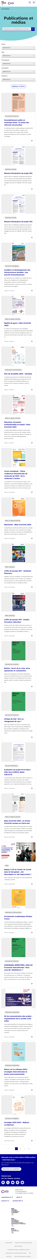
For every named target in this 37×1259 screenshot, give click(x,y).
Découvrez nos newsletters (11, 1169)
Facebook (3, 1182)
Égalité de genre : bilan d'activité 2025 (17, 324)
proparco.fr (4, 1201)
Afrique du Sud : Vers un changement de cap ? (14, 720)
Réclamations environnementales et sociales (16, 1253)
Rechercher (29, 2)
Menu (34, 2)
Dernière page (28, 1148)
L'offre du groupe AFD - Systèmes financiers (17, 572)
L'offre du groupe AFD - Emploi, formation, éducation (17, 621)
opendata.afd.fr (17, 1201)
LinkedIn (17, 1182)
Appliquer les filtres (18, 86)
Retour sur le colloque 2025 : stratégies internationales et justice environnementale (16, 1072)
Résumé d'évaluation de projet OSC (18, 173)
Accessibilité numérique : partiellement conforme (18, 1249)
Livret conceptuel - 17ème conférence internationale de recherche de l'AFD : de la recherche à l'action (15, 474)
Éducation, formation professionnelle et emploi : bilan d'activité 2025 (17, 424)
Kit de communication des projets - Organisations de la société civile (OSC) (18, 1018)
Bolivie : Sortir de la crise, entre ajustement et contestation (17, 669)
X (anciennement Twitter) (8, 1182)
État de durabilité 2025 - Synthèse (18, 374)
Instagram (22, 1182)
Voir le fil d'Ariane (5, 8)
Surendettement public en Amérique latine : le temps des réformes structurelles (16, 122)
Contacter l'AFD (8, 1242)
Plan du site (8, 1256)
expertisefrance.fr (6, 1197)
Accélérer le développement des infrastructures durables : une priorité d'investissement (17, 272)
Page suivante (24, 1148)
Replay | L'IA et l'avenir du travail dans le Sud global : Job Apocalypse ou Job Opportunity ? (17, 872)
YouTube (12, 1182)
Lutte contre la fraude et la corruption (22, 1256)
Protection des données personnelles (23, 1242)
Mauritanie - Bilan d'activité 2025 (17, 525)
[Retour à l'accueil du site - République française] (13, 3)
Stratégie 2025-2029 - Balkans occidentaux (16, 1124)
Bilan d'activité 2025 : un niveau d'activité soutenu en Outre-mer (17, 822)
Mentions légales (18, 1246)
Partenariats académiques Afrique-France (18, 918)
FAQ (30, 1253)
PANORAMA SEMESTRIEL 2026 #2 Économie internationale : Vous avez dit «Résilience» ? (18, 967)
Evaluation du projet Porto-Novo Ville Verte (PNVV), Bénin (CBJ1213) (17, 772)
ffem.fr (18, 1197)
